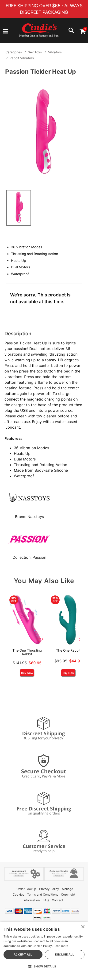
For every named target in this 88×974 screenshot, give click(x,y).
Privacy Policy (49, 889)
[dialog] (44, 948)
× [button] (82, 927)
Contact (57, 900)
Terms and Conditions (42, 894)
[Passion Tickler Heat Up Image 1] (44, 131)
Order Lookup (26, 889)
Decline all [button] (64, 954)
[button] (5, 31)
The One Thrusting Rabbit (27, 652)
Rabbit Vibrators (22, 58)
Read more (61, 946)
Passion (39, 557)
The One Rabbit (68, 650)
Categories (13, 52)
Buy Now (27, 673)
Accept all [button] (23, 954)
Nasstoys (35, 516)
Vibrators (55, 52)
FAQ (46, 900)
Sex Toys (35, 52)
